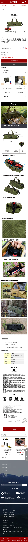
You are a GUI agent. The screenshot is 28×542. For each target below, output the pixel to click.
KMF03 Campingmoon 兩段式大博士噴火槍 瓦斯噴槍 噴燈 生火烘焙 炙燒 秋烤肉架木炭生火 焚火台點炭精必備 (8, 87)
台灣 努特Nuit (4, 37)
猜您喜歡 (3, 435)
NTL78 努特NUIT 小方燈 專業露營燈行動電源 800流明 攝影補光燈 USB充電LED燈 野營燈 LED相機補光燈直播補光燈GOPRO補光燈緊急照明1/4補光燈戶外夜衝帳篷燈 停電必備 (20, 87)
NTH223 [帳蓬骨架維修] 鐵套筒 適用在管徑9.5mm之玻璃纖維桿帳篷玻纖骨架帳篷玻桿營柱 (7, 450)
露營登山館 (3, 9)
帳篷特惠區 (23, 5)
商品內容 (6, 96)
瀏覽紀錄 (3, 457)
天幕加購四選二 (6, 70)
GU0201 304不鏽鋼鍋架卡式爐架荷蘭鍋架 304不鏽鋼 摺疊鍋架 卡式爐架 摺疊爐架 (20, 450)
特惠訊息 (3, 67)
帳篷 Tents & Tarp (11, 9)
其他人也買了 (4, 72)
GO (24, 485)
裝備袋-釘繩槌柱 (20, 9)
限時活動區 (4, 5)
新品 (14, 5)
